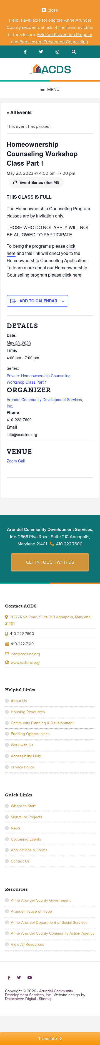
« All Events (19, 112)
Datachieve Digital (20, 998)
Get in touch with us (50, 562)
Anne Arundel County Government (41, 900)
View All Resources (27, 944)
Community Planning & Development (42, 723)
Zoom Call (16, 461)
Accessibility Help (26, 756)
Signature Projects (26, 817)
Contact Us (20, 861)
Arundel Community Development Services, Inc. (50, 70)
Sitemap (45, 998)
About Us (19, 701)
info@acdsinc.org (25, 654)
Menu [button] (53, 89)
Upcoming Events (26, 839)
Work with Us (22, 745)
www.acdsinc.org (25, 662)
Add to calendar (38, 300)
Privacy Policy (22, 767)
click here (71, 275)
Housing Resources (28, 712)
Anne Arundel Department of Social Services (49, 922)
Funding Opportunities (30, 734)
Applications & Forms (29, 850)
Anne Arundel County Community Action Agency (52, 933)
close (53, 10)
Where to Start (23, 806)
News (16, 828)
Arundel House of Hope (31, 911)
